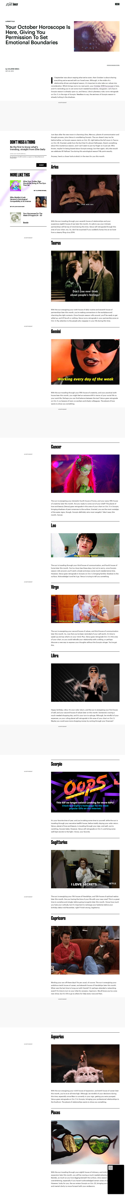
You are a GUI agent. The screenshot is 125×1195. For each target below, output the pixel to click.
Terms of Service (38, 156)
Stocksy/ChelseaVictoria (113, 65)
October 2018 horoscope (103, 86)
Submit (41, 165)
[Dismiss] (122, 1166)
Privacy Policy (13, 157)
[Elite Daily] (11, 4)
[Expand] (109, 1166)
